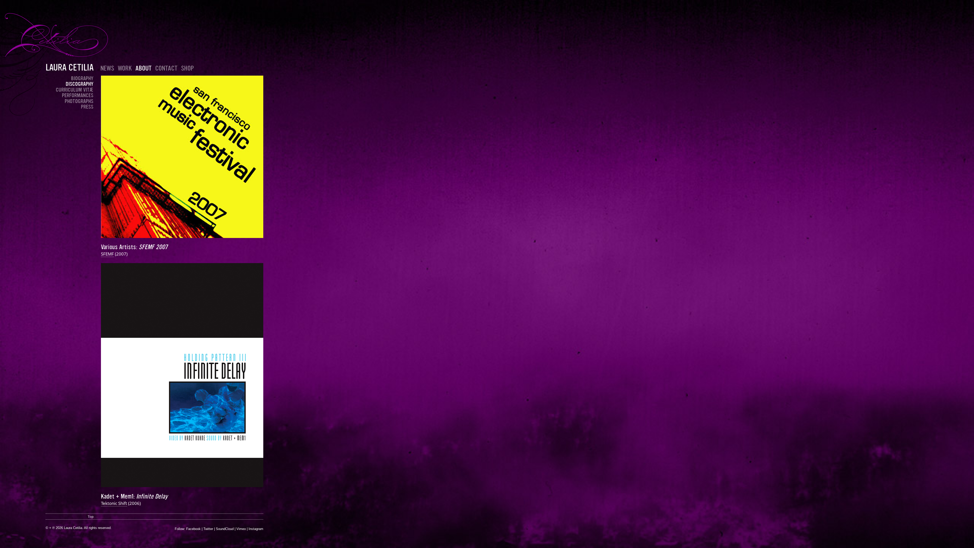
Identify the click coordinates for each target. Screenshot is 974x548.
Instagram (256, 529)
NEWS (107, 68)
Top (91, 516)
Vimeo (241, 529)
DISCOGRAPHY (79, 84)
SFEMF (107, 254)
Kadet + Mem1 (117, 496)
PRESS (87, 106)
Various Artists (118, 247)
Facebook (193, 529)
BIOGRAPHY (82, 78)
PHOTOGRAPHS (79, 101)
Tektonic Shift (114, 503)
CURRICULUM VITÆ (74, 89)
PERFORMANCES (77, 95)
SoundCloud (225, 529)
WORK (125, 68)
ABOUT (143, 68)
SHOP (187, 68)
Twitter (208, 529)
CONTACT (166, 68)
